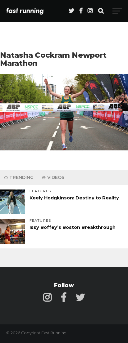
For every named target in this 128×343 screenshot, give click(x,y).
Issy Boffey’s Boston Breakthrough (73, 227)
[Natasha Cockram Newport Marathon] (64, 149)
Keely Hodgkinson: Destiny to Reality (74, 198)
